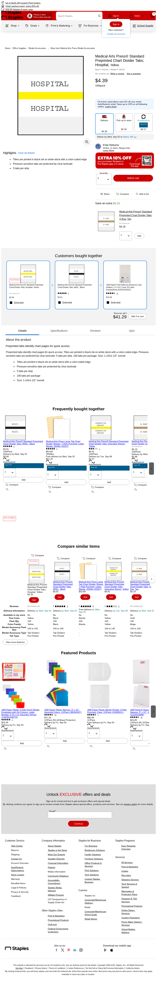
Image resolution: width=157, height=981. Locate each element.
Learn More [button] (108, 150)
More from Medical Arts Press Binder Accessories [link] (73, 48)
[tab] (22, 330)
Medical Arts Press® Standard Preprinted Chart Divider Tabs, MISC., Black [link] (75, 286)
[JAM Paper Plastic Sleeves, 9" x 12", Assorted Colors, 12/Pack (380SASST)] (64, 684)
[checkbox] (28, 303)
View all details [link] (26, 153)
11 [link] (117, 293)
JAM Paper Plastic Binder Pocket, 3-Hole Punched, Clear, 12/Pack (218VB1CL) (107, 711)
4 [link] (56, 449)
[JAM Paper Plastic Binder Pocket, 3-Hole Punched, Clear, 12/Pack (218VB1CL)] (107, 684)
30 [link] (141, 717)
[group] (23, 468)
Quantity (104, 173)
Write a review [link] (117, 73)
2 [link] (68, 293)
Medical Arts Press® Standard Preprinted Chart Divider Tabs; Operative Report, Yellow (108, 443)
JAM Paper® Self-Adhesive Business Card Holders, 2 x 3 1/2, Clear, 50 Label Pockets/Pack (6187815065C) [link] (124, 287)
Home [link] (7, 48)
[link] (39, 2)
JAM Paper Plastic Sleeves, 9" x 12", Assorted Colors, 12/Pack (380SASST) (63, 711)
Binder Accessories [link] (37, 48)
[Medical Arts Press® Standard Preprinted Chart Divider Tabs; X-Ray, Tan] (106, 221)
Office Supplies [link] (19, 48)
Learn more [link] (111, 106)
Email (52, 811)
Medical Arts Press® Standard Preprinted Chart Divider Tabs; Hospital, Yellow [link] (26, 286)
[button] (99, 16)
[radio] (104, 122)
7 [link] (98, 715)
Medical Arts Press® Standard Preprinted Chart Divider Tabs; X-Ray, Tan (135, 215)
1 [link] (99, 449)
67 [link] (56, 715)
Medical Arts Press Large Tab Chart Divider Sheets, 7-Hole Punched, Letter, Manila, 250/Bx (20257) (65, 443)
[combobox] (79, 16)
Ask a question (134, 73)
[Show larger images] (87, 142)
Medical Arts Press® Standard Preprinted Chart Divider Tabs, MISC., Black (23, 442)
